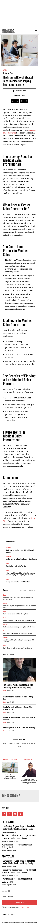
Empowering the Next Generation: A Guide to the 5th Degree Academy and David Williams (29, 782)
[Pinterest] (22, 101)
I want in (18, 902)
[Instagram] (9, 814)
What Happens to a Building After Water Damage (19, 728)
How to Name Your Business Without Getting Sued (15, 614)
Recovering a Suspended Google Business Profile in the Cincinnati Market (19, 606)
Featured (5, 637)
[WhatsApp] (26, 101)
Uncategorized (6, 618)
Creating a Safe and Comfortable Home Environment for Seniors (10, 776)
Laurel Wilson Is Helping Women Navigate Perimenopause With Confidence (18, 640)
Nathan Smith (22, 91)
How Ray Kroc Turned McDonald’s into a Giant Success (21, 559)
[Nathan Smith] (14, 91)
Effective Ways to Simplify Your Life (16, 566)
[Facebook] (13, 101)
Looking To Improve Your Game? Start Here (18, 582)
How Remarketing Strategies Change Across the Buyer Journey (18, 620)
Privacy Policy (24, 907)
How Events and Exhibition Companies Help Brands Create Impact (19, 627)
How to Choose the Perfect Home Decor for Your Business (17, 648)
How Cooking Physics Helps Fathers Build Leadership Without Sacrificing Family (18, 598)
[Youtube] (20, 814)
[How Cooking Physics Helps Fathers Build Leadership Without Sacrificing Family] (19, 670)
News (4, 70)
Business (8, 547)
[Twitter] (17, 101)
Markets (5, 603)
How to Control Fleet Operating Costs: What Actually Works (17, 633)
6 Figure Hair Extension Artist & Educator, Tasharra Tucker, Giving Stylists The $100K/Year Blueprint (20, 574)
